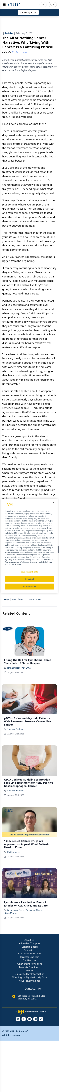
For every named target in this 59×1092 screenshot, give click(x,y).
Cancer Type (26, 12)
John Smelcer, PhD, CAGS (19, 667)
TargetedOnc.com (29, 957)
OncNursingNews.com (29, 963)
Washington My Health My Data (29, 977)
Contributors (18, 599)
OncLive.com (30, 960)
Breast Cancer (34, 599)
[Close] (53, 502)
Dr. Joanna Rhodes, (35, 910)
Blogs (6, 599)
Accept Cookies (29, 586)
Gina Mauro (10, 913)
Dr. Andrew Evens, (16, 910)
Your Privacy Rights (29, 980)
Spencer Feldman (15, 729)
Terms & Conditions (29, 967)
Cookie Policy (16, 564)
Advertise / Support (29, 943)
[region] (29, 546)
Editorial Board (29, 946)
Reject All (29, 579)
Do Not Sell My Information (29, 974)
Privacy (29, 970)
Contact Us (30, 950)
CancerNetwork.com (29, 953)
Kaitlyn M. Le (13, 852)
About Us (29, 940)
